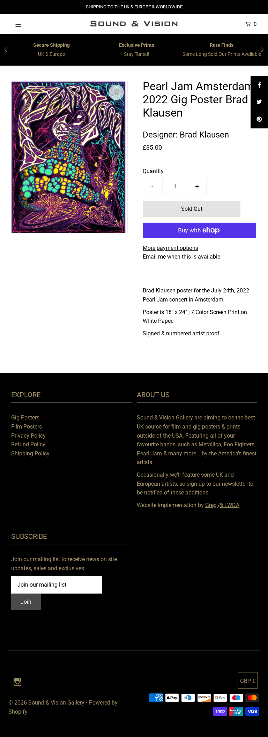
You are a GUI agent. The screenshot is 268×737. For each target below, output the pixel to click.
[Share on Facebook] (259, 85)
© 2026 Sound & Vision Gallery (46, 702)
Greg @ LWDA (222, 505)
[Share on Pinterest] (259, 119)
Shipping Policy (30, 453)
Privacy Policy (28, 435)
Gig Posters (25, 417)
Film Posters (26, 426)
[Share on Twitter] (259, 102)
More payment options (170, 248)
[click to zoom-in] (116, 92)
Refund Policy (28, 444)
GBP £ (247, 681)
